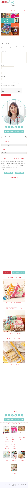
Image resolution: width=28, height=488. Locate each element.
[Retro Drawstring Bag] (14, 321)
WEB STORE (8, 172)
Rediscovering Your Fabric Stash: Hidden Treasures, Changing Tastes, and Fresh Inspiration (6, 441)
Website (3, 76)
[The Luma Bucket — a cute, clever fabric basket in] (14, 217)
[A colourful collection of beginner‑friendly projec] (14, 262)
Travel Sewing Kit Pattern (14, 303)
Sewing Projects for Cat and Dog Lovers (21, 436)
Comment (4, 51)
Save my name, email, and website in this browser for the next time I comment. (13, 84)
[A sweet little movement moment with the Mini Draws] (14, 232)
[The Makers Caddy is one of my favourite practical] (14, 202)
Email (3, 71)
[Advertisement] (14, 384)
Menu (14, 5)
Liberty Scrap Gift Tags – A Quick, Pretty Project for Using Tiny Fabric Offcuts (14, 441)
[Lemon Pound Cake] (14, 352)
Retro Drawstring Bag (14, 333)
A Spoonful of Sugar (8, 6)
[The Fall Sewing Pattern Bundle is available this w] (14, 187)
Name (3, 65)
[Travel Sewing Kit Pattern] (14, 290)
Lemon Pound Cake (14, 364)
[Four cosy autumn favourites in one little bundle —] (14, 247)
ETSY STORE (19, 172)
